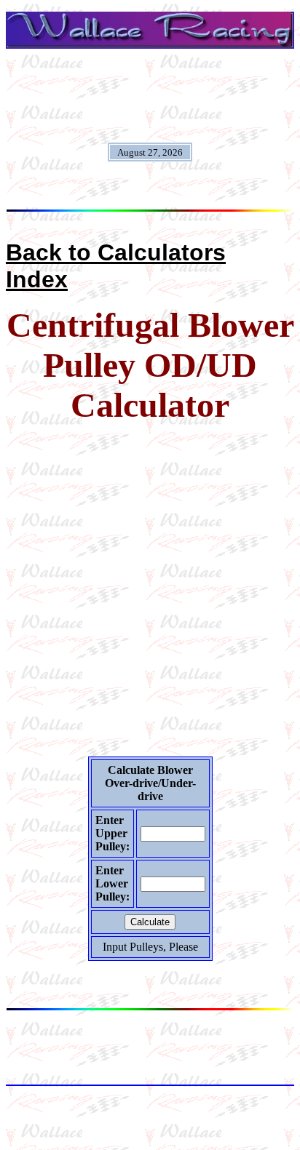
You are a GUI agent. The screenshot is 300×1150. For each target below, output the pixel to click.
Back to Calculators (116, 252)
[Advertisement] (150, 586)
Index (37, 279)
